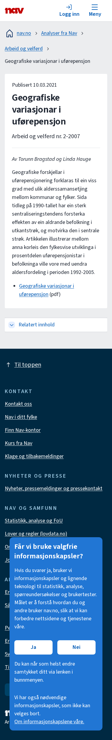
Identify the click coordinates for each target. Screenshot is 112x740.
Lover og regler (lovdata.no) (36, 534)
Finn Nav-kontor (23, 430)
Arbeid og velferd (24, 48)
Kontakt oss (18, 404)
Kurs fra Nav (18, 443)
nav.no (24, 33)
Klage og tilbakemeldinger (34, 456)
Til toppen (27, 365)
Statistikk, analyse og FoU (34, 520)
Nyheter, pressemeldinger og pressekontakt (53, 488)
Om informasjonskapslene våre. (49, 721)
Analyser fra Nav (59, 33)
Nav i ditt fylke (21, 417)
